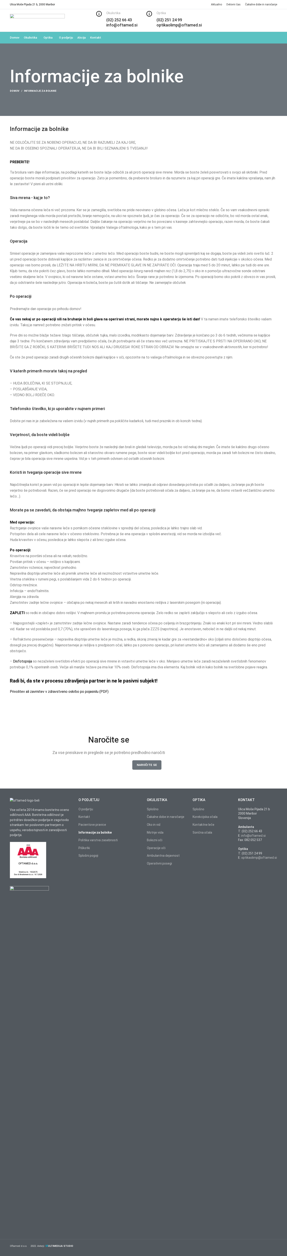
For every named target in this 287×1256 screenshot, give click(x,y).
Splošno (153, 809)
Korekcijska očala (205, 817)
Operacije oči (156, 848)
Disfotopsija (22, 661)
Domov (15, 90)
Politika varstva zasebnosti (98, 840)
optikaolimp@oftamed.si (259, 857)
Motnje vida (155, 832)
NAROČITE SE (147, 765)
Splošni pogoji (88, 855)
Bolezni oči (154, 840)
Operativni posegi (159, 863)
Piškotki (84, 848)
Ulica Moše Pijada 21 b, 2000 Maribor (32, 4)
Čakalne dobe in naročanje (165, 817)
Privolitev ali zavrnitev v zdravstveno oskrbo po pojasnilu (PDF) (59, 691)
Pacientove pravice (92, 824)
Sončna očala (202, 832)
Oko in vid (153, 824)
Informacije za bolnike (95, 832)
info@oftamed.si (253, 835)
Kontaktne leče (203, 824)
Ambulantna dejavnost (163, 855)
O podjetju (85, 809)
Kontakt (84, 817)
